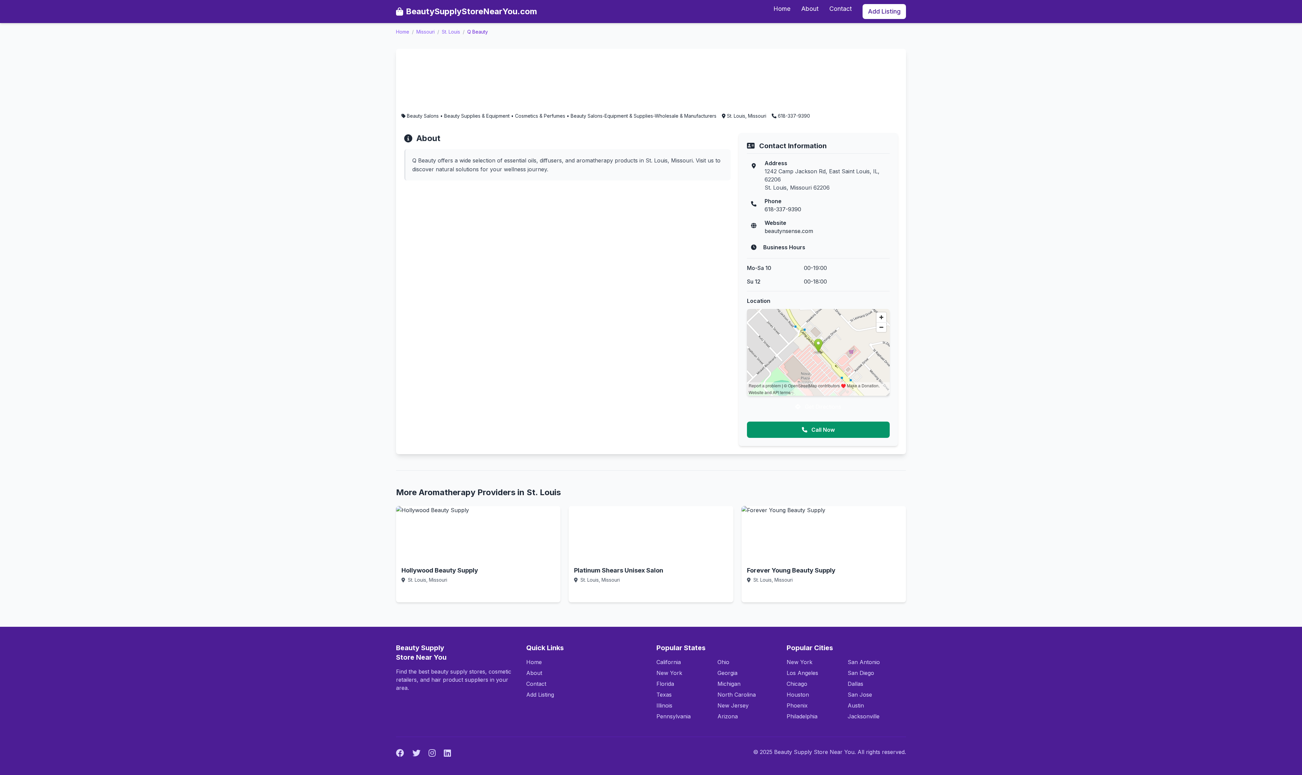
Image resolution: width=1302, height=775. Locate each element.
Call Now (822, 429)
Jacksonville (864, 716)
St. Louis (451, 32)
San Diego (861, 673)
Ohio (723, 662)
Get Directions (822, 406)
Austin (856, 705)
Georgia (727, 673)
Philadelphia (802, 716)
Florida (665, 683)
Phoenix (797, 705)
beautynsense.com (789, 231)
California (668, 662)
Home (781, 8)
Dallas (855, 683)
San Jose (860, 694)
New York (669, 673)
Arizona (727, 716)
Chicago (797, 683)
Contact (840, 8)
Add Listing (884, 11)
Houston (798, 694)
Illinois (664, 705)
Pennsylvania (673, 716)
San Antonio (864, 662)
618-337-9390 (783, 209)
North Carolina (736, 694)
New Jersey (733, 705)
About (809, 8)
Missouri (425, 32)
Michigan (729, 683)
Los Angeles (802, 673)
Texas (664, 694)
